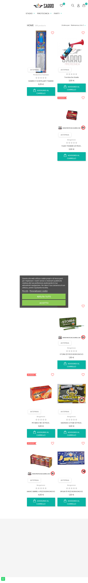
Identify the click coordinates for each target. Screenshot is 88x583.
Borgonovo (71, 140)
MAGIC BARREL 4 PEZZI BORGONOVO (41, 491)
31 (69, 513)
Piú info (25, 291)
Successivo (79, 513)
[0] (83, 5)
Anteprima (34, 70)
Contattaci (26, 557)
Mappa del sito (28, 553)
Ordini (54, 535)
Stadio (30, 13)
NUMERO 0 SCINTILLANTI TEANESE (41, 81)
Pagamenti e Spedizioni (27, 530)
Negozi (25, 566)
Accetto (44, 303)
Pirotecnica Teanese (41, 75)
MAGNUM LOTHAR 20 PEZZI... (71, 423)
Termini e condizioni (26, 536)
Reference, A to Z (77, 25)
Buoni (54, 546)
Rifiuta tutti (44, 296)
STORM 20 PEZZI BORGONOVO (71, 354)
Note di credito (57, 539)
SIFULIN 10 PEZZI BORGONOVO (71, 491)
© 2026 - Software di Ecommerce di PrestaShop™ (19, 580)
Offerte (40, 528)
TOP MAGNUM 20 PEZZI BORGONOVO (71, 216)
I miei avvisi (56, 550)
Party (58, 13)
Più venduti (42, 535)
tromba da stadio (71, 77)
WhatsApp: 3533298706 (6, 552)
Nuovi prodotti (43, 531)
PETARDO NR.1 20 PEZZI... (41, 423)
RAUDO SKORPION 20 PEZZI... (71, 285)
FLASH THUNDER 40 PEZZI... (72, 146)
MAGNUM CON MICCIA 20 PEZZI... (41, 215)
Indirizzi (55, 543)
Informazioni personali (57, 530)
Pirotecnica (44, 13)
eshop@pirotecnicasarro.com (15, 557)
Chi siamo (26, 541)
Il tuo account (56, 524)
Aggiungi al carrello (42, 92)
